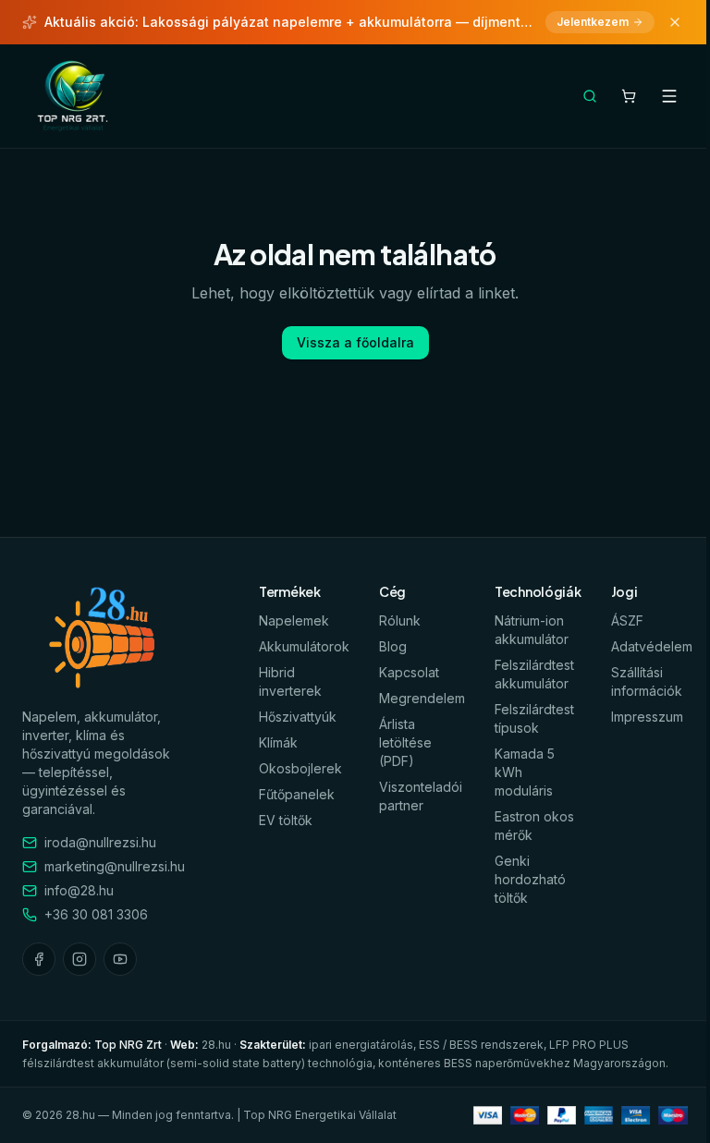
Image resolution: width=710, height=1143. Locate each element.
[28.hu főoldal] (74, 96)
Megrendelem (422, 698)
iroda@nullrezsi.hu (100, 842)
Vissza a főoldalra (355, 342)
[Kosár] (628, 96)
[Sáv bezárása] (675, 22)
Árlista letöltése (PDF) (405, 742)
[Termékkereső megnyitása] (589, 96)
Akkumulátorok (304, 646)
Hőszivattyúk (298, 716)
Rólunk (400, 620)
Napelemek (294, 620)
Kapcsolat (409, 672)
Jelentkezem (593, 22)
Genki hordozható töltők (530, 879)
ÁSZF (627, 620)
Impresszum (647, 716)
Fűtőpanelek (297, 794)
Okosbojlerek (300, 768)
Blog (393, 646)
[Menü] (669, 96)
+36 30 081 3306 (96, 914)
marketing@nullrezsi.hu (114, 866)
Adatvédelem (651, 646)
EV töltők (285, 820)
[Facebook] (38, 959)
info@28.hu (79, 890)
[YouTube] (120, 959)
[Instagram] (79, 959)
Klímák (278, 742)
